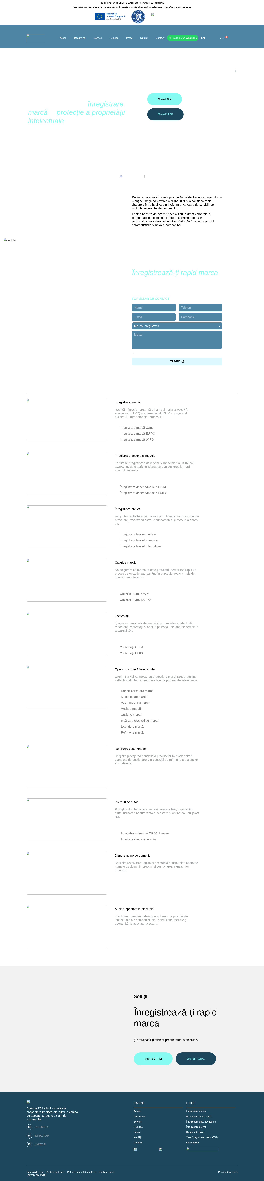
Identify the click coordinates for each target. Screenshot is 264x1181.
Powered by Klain (227, 1172)
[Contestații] (132, 616)
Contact (160, 38)
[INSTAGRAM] (29, 1136)
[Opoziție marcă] (139, 562)
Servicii (98, 38)
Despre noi (80, 38)
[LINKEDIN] (29, 1144)
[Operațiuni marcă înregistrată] (158, 669)
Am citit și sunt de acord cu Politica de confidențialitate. (172, 353)
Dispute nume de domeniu (132, 855)
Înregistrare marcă (127, 402)
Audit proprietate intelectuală (134, 909)
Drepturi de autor (126, 802)
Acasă (63, 38)
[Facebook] (29, 1127)
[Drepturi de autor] (141, 802)
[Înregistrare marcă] (143, 402)
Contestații (122, 616)
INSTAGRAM (42, 1135)
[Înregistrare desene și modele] (158, 455)
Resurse (114, 38)
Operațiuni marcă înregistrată (135, 669)
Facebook (41, 1127)
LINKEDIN (40, 1144)
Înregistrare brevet (127, 509)
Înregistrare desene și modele (135, 455)
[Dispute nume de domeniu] (154, 855)
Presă (129, 38)
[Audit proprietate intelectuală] (157, 909)
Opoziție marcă (125, 562)
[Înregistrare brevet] (143, 509)
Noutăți (144, 38)
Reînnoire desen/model (130, 748)
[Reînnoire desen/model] (150, 748)
